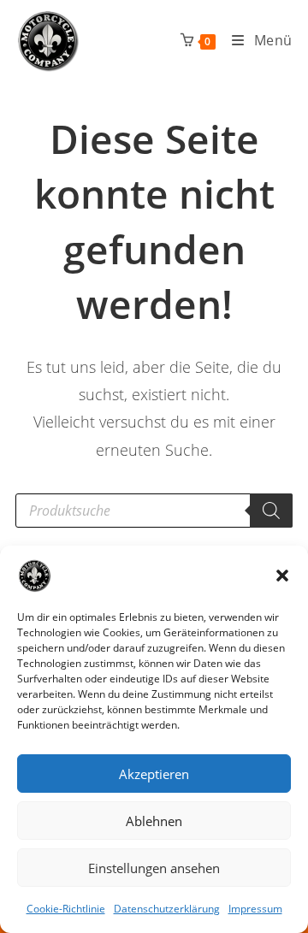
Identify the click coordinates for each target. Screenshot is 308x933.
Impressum (255, 908)
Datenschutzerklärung (167, 908)
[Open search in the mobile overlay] (154, 510)
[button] (282, 575)
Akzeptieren (154, 773)
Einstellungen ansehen (154, 868)
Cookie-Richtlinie (66, 908)
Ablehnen (154, 821)
